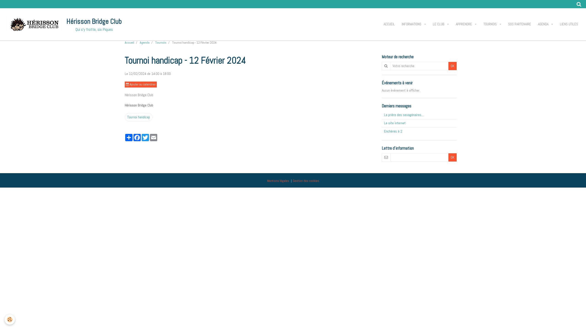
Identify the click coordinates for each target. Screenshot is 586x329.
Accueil (389, 24)
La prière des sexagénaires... (403, 114)
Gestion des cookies (306, 181)
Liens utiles (569, 24)
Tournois (490, 24)
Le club (439, 24)
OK (452, 66)
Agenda (543, 24)
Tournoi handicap (138, 117)
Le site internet (395, 123)
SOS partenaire (519, 24)
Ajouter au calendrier (142, 84)
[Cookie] (10, 319)
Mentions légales (278, 181)
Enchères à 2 (393, 131)
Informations (412, 24)
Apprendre (464, 24)
